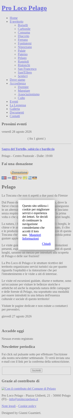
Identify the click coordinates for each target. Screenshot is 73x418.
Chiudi (46, 243)
